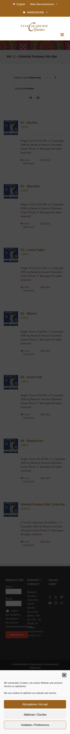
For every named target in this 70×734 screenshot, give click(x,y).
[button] (64, 675)
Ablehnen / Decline (35, 714)
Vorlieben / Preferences (35, 724)
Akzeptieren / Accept (35, 704)
